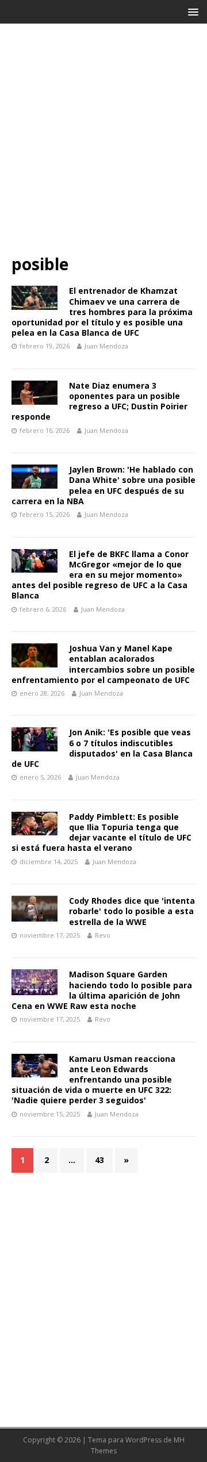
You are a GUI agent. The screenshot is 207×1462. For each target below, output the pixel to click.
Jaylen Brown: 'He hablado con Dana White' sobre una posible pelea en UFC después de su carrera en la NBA (103, 485)
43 (99, 1159)
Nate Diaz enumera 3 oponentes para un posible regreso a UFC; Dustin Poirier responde (99, 401)
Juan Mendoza (106, 345)
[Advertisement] (103, 144)
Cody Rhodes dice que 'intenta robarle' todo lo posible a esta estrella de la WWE (132, 911)
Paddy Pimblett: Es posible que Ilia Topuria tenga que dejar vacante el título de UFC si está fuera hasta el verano (101, 832)
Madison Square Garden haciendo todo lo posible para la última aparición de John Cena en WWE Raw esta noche (102, 990)
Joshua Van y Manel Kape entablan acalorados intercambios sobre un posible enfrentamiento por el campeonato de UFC (103, 664)
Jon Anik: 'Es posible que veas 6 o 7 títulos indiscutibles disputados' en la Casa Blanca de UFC (102, 748)
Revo (102, 935)
